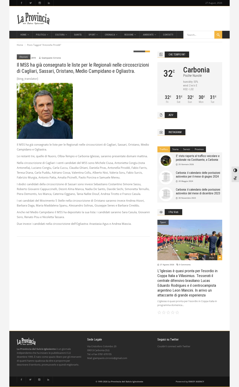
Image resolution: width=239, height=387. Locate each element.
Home (20, 44)
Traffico (164, 149)
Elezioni (24, 56)
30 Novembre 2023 (187, 198)
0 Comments (185, 264)
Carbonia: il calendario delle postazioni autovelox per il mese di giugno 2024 (198, 174)
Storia (175, 149)
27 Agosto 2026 (167, 264)
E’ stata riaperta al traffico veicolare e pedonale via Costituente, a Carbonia (198, 157)
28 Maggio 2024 (186, 181)
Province (199, 149)
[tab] (163, 149)
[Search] (218, 35)
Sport (163, 222)
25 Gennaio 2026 (186, 164)
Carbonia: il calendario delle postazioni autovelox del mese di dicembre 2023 (198, 191)
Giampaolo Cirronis (51, 57)
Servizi (186, 149)
